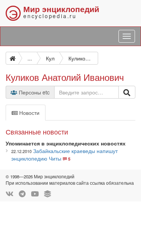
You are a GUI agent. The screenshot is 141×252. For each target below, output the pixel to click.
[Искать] (126, 92)
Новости (28, 112)
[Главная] (12, 58)
